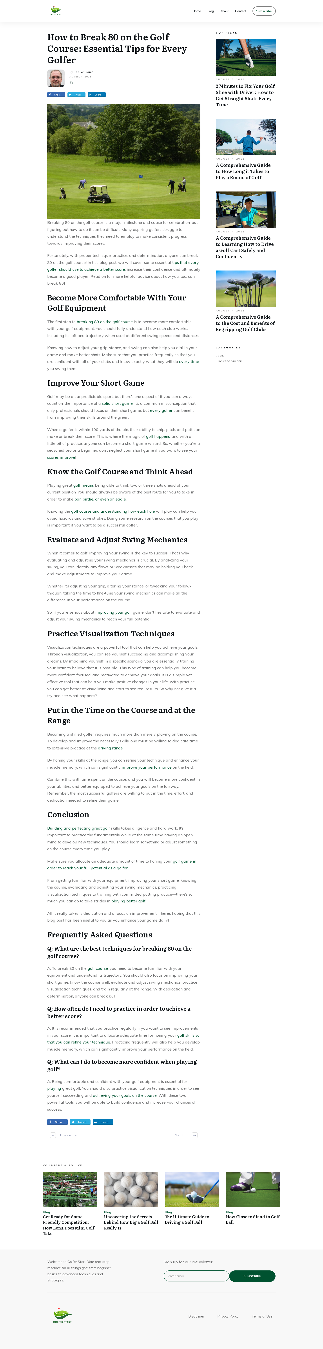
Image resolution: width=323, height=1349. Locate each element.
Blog (220, 355)
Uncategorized (229, 361)
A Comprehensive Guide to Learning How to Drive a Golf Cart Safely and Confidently (246, 227)
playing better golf (128, 901)
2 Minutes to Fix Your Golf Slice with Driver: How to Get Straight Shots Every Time (246, 75)
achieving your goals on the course (125, 1095)
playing (54, 1088)
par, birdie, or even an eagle (100, 499)
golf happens (158, 436)
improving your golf (113, 612)
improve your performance (147, 767)
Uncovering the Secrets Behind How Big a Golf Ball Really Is (131, 1222)
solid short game (117, 403)
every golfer (161, 410)
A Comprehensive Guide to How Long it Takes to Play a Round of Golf (246, 152)
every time (189, 361)
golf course (98, 968)
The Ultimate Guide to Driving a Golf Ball (187, 1219)
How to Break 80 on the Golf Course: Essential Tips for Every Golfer (117, 48)
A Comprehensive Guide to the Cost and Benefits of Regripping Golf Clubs (246, 304)
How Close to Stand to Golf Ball (253, 1219)
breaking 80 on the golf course (104, 321)
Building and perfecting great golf (78, 828)
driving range (110, 748)
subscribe (252, 1276)
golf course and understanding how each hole (113, 511)
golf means (83, 485)
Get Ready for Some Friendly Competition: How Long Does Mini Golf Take (68, 1225)
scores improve (61, 457)
